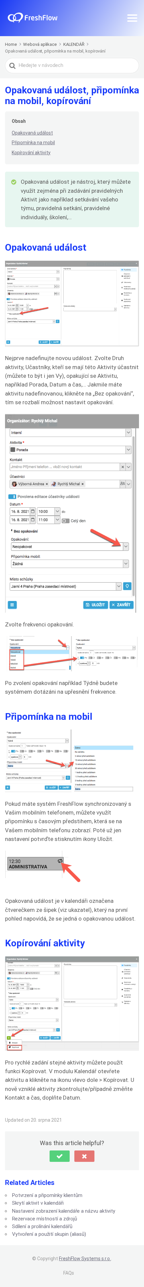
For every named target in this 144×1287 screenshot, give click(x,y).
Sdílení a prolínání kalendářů (42, 1226)
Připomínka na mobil (33, 142)
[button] (60, 1156)
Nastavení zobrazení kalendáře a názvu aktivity (63, 1211)
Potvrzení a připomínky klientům (47, 1195)
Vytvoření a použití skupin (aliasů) (49, 1234)
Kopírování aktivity (31, 152)
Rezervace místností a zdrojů (44, 1219)
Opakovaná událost (32, 133)
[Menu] (132, 18)
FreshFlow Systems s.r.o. (85, 1258)
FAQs (68, 1273)
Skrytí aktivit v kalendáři (38, 1203)
